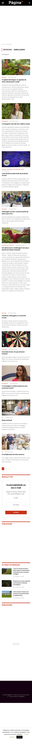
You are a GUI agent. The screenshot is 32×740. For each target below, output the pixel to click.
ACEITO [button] (19, 737)
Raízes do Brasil (7, 420)
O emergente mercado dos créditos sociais (16, 124)
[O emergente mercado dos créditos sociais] (16, 111)
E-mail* (16, 498)
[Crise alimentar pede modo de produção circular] (16, 159)
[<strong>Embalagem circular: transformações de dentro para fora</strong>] (16, 199)
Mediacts (21, 696)
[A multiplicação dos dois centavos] (16, 442)
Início (3, 44)
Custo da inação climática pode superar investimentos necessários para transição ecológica (21, 571)
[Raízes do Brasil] (16, 407)
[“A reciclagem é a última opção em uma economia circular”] (16, 373)
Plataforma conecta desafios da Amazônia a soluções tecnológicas (21, 583)
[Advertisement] (16, 25)
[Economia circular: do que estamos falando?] (16, 339)
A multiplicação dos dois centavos (13, 454)
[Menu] (3, 3)
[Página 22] (16, 2)
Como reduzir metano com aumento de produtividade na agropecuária (21, 593)
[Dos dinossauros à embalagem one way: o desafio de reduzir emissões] (16, 235)
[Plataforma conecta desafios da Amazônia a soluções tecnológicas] (7, 583)
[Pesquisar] (29, 3)
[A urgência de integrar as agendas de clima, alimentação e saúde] (16, 67)
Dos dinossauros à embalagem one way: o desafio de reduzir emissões (15, 249)
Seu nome (16, 505)
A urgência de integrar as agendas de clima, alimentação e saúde (14, 81)
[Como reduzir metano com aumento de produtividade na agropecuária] (7, 594)
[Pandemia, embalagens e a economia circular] (16, 303)
